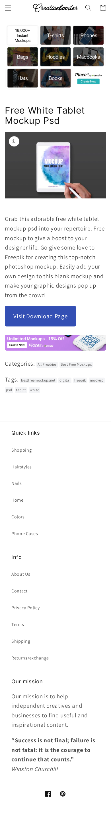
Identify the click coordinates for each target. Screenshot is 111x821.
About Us (20, 574)
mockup (97, 380)
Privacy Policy (25, 608)
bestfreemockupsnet (38, 380)
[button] (8, 8)
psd (9, 390)
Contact (19, 591)
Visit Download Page (40, 316)
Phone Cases (24, 534)
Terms (17, 624)
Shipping (20, 641)
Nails (16, 483)
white (34, 390)
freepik (80, 380)
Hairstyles (21, 467)
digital (65, 380)
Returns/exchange (30, 658)
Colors (18, 517)
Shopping (21, 450)
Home (17, 500)
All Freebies (47, 364)
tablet (21, 390)
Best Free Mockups (76, 364)
